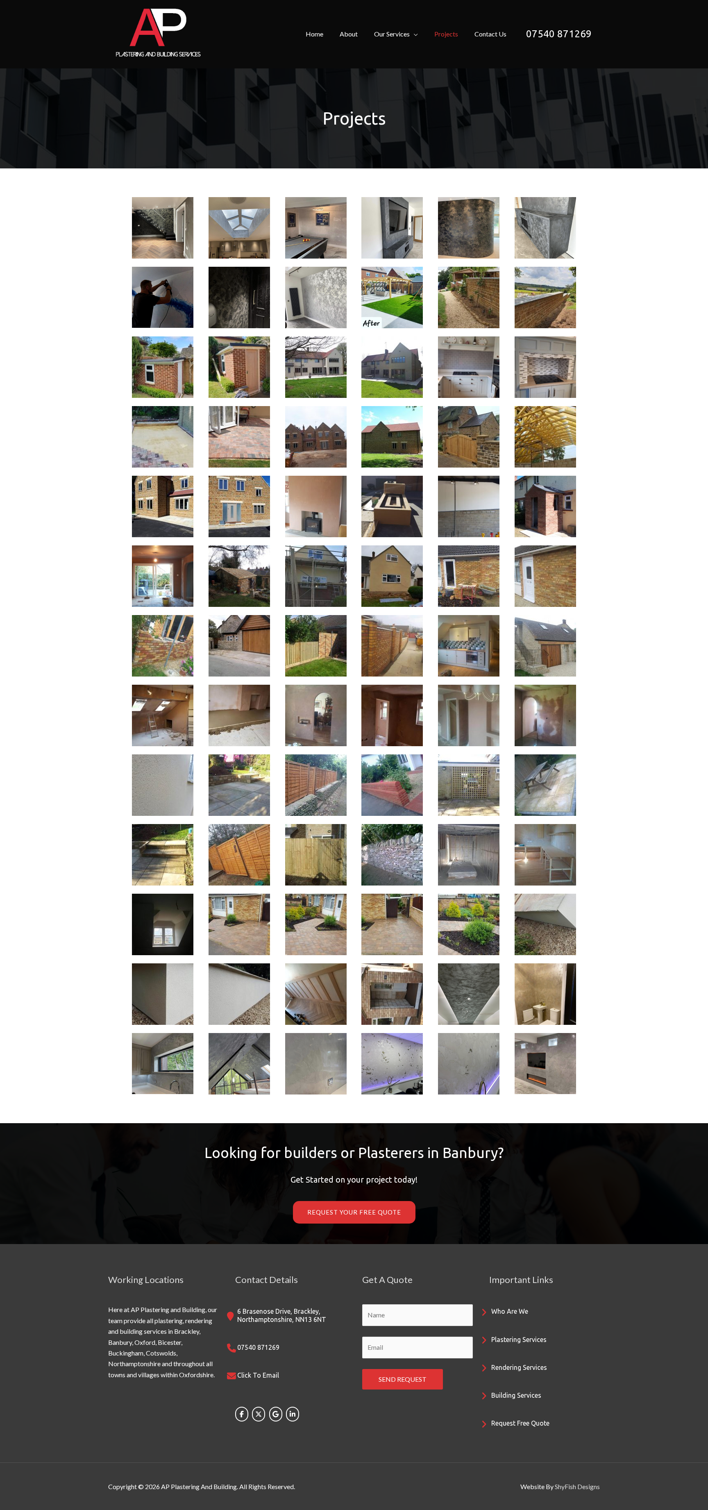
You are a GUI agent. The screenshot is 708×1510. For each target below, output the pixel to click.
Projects (446, 34)
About (349, 34)
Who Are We (509, 1311)
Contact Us (490, 34)
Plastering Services (519, 1339)
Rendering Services (519, 1367)
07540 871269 (559, 34)
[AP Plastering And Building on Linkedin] (292, 1414)
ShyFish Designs (577, 1486)
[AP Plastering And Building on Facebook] (241, 1414)
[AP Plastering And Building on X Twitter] (258, 1414)
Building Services (516, 1395)
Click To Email (258, 1375)
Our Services (392, 34)
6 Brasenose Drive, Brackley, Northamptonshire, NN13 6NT (281, 1315)
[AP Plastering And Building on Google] (275, 1414)
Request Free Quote (520, 1423)
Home (314, 34)
